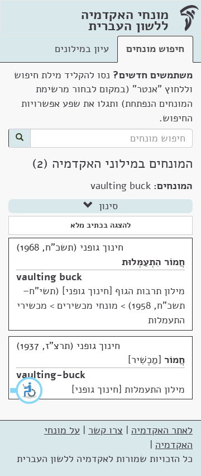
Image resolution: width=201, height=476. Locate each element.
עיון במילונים (82, 48)
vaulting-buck (50, 374)
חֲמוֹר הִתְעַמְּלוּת (153, 261)
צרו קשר (105, 430)
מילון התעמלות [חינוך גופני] (128, 389)
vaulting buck (49, 277)
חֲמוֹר (174, 359)
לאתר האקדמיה (162, 430)
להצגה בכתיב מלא (100, 225)
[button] (27, 390)
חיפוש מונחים (155, 48)
